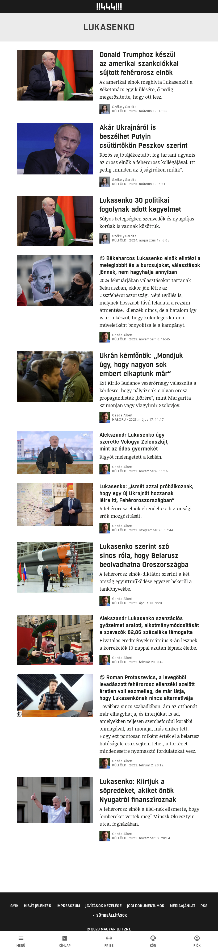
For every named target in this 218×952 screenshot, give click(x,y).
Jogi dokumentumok (146, 906)
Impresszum (68, 906)
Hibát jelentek (37, 906)
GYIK (14, 906)
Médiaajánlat (182, 906)
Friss (109, 945)
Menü (21, 945)
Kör (153, 945)
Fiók (197, 945)
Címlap (65, 945)
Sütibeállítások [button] (111, 915)
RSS (204, 906)
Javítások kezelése (103, 906)
